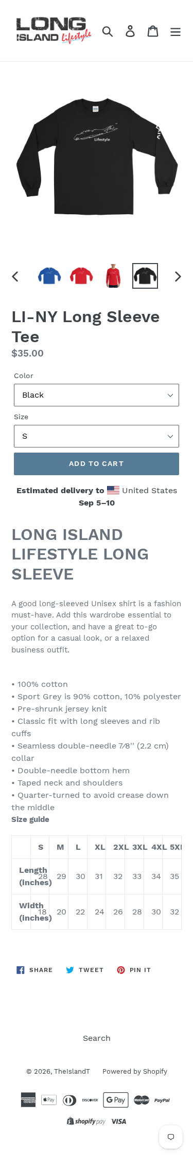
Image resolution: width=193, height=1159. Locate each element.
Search (97, 1038)
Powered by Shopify (134, 1071)
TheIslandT (73, 1071)
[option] (49, 275)
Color (23, 375)
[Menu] (175, 30)
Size (21, 417)
